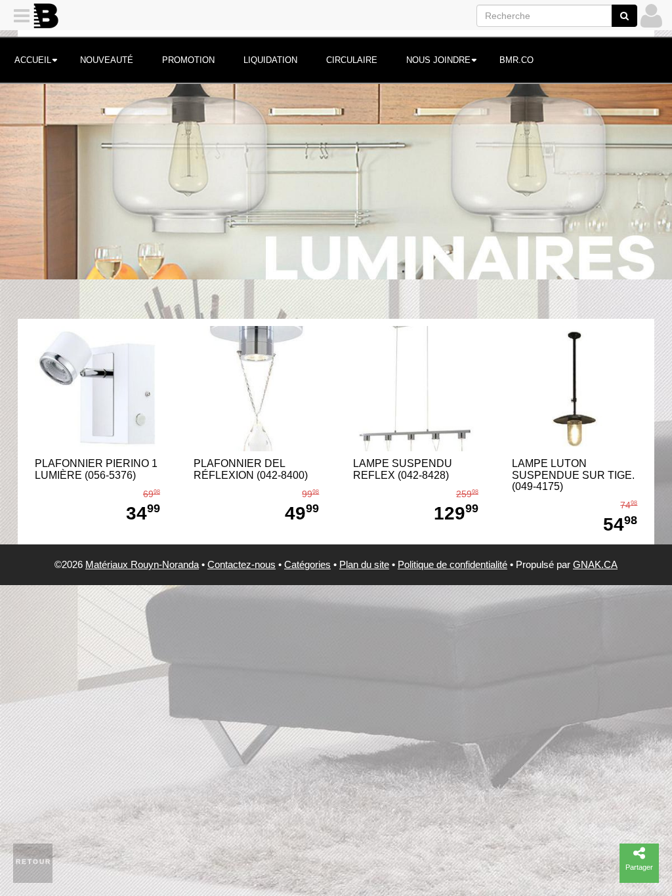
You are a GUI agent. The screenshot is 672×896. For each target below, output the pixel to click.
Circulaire (351, 60)
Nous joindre (438, 60)
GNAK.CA (595, 564)
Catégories (307, 564)
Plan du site (364, 564)
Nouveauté (106, 60)
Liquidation (270, 60)
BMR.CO (516, 60)
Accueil (32, 60)
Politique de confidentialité (452, 564)
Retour (33, 861)
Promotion (188, 60)
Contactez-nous (241, 564)
